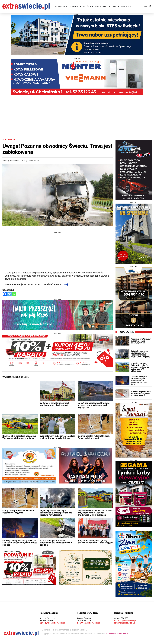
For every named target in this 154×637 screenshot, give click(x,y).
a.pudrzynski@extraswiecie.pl (52, 623)
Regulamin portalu (79, 630)
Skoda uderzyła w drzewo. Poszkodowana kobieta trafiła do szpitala (56, 542)
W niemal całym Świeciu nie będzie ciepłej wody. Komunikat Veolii (141, 394)
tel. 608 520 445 (84, 620)
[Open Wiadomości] (66, 6)
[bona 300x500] (134, 297)
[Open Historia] (130, 6)
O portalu (46, 630)
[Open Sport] (119, 6)
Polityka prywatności (60, 630)
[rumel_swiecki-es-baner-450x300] (85, 465)
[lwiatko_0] (29, 465)
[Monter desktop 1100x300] (77, 77)
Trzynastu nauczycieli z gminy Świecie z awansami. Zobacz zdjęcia (95, 541)
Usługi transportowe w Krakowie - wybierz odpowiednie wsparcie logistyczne (94, 405)
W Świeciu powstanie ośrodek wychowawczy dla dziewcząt (54, 404)
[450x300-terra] (85, 567)
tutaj (65, 284)
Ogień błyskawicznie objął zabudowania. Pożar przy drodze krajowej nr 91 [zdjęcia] (56, 512)
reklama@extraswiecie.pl (124, 623)
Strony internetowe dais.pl (117, 633)
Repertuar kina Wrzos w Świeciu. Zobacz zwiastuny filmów (141, 341)
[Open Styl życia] (93, 6)
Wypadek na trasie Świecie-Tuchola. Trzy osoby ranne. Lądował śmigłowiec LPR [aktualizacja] (95, 512)
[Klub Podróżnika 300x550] (134, 564)
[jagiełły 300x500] (134, 234)
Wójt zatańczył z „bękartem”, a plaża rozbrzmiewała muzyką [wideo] (57, 437)
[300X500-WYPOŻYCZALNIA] (134, 170)
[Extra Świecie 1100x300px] (57, 315)
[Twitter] (9, 294)
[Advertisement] (77, 115)
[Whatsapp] (14, 294)
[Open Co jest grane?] (109, 6)
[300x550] (134, 494)
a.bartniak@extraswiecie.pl (88, 623)
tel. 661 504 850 (46, 620)
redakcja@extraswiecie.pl (125, 620)
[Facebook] (5, 294)
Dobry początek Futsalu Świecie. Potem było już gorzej (94, 437)
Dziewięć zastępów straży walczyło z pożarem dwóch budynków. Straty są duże (19, 542)
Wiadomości (9, 139)
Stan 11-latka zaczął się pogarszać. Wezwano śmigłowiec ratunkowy (19, 437)
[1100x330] (77, 35)
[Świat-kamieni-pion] (134, 430)
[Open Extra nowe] (80, 6)
